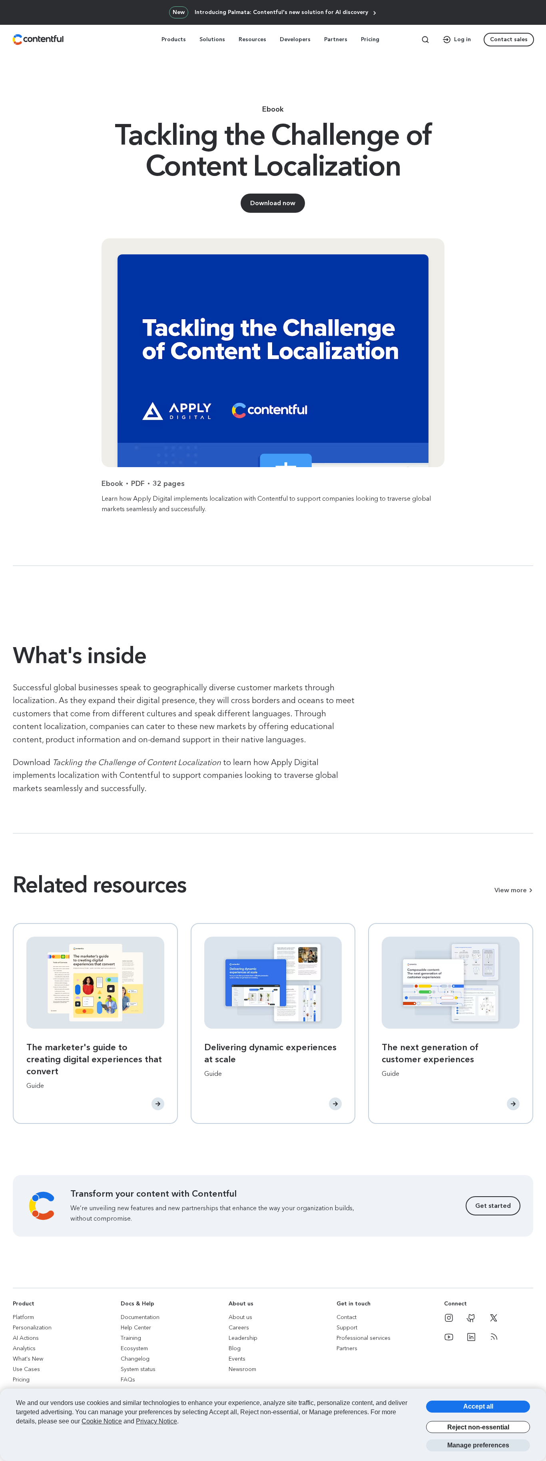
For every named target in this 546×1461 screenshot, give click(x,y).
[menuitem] (174, 39)
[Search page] (425, 39)
